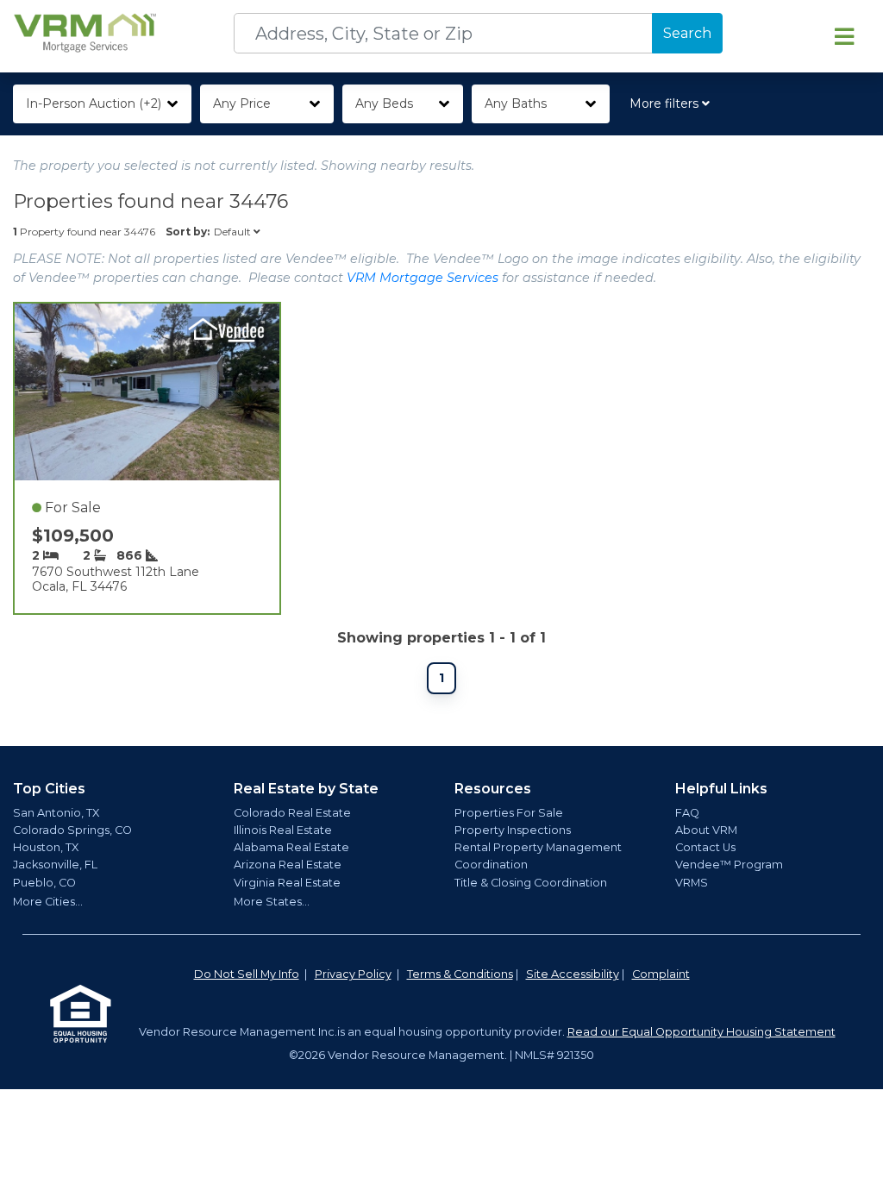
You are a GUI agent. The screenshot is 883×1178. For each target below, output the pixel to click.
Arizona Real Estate (287, 864)
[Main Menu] (844, 36)
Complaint (661, 974)
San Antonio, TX (56, 812)
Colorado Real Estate (292, 812)
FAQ (687, 812)
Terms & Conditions (460, 974)
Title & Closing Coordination (530, 882)
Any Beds (384, 103)
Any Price (242, 103)
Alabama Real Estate (291, 847)
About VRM (706, 830)
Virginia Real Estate (287, 882)
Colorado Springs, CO (72, 830)
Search (687, 33)
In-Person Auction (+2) (93, 103)
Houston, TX (45, 847)
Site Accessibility (572, 974)
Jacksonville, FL (55, 864)
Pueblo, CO (44, 882)
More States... (272, 901)
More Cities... (48, 901)
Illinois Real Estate (283, 830)
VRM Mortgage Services (422, 277)
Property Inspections (512, 830)
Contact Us (705, 847)
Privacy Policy (353, 974)
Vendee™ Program (729, 864)
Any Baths (516, 103)
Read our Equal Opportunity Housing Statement (701, 1031)
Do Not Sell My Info (246, 974)
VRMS (691, 882)
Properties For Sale (508, 812)
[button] (673, 104)
